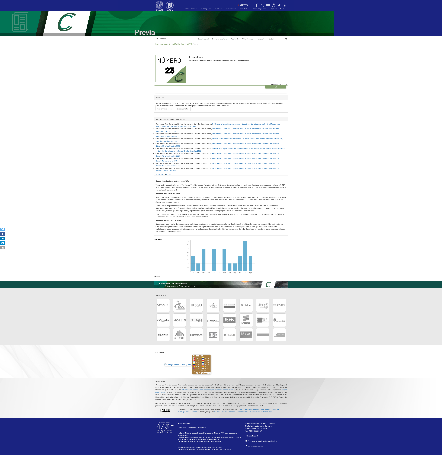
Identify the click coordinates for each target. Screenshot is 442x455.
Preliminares (217, 128)
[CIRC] (213, 334)
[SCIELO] (213, 305)
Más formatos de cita (165, 109)
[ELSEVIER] (279, 305)
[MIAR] (196, 320)
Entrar (271, 39)
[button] (161, 38)
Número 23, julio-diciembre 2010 (180, 44)
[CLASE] (179, 305)
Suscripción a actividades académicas (262, 441)
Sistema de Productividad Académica (192, 427)
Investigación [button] (206, 8)
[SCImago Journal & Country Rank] (178, 364)
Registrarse (261, 39)
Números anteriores (219, 39)
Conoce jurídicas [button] (191, 8)
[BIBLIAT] (229, 320)
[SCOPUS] (163, 305)
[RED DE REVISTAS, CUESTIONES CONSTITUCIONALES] (279, 320)
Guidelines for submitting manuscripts (226, 124)
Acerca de (235, 39)
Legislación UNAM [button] (277, 8)
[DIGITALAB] (279, 334)
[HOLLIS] (179, 320)
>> (170, 174)
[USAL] (262, 334)
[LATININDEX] (262, 305)
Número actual (203, 39)
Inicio (157, 44)
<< (155, 174)
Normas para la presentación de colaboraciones (230, 148)
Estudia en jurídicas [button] (259, 8)
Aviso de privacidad (255, 446)
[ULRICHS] (213, 320)
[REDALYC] (163, 320)
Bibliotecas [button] (218, 8)
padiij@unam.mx (225, 449)
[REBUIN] (229, 334)
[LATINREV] (163, 334)
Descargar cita (182, 109)
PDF (275, 87)
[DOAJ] (196, 305)
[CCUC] (196, 334)
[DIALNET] (246, 305)
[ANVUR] (179, 334)
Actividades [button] (244, 8)
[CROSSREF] (246, 320)
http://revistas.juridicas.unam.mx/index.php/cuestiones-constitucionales (208, 389)
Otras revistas (247, 39)
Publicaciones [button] (231, 8)
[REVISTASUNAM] (246, 334)
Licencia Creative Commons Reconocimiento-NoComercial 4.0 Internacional (243, 411)
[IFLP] (262, 320)
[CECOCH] (229, 305)
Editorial (215, 138)
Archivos (163, 44)
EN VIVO (244, 4)
